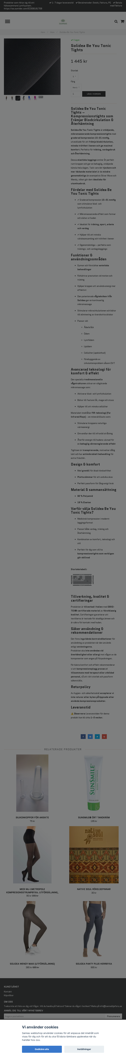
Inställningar (84, 1049)
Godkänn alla (42, 1049)
